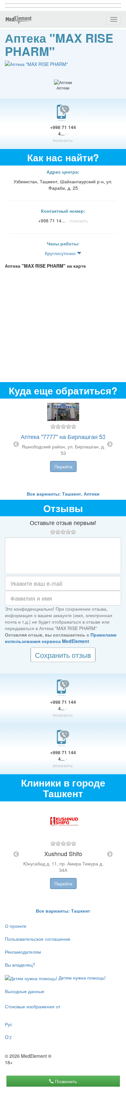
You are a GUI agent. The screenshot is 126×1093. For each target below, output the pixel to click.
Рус (8, 1024)
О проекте (15, 926)
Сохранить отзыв (63, 655)
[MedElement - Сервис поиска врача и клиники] (18, 19)
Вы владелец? (20, 964)
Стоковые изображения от (32, 1006)
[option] (63, 445)
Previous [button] (16, 444)
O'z (8, 1037)
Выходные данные (24, 991)
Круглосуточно (61, 253)
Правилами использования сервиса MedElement (61, 637)
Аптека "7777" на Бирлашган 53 (63, 436)
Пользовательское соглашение (37, 939)
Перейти (63, 466)
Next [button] (110, 444)
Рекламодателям (23, 951)
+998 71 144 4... (63, 133)
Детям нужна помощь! (81, 977)
